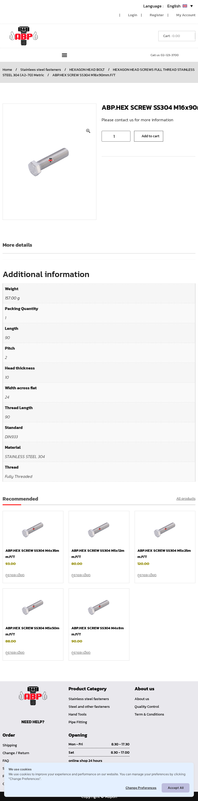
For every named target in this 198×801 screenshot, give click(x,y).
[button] (64, 55)
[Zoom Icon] (88, 131)
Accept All (176, 788)
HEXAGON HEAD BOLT (87, 69)
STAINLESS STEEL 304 (25, 456)
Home (7, 69)
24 (7, 397)
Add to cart (150, 136)
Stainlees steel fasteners (40, 69)
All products (185, 498)
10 (7, 377)
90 (7, 337)
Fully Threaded (18, 476)
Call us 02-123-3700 (165, 55)
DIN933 (11, 437)
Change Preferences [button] (141, 788)
